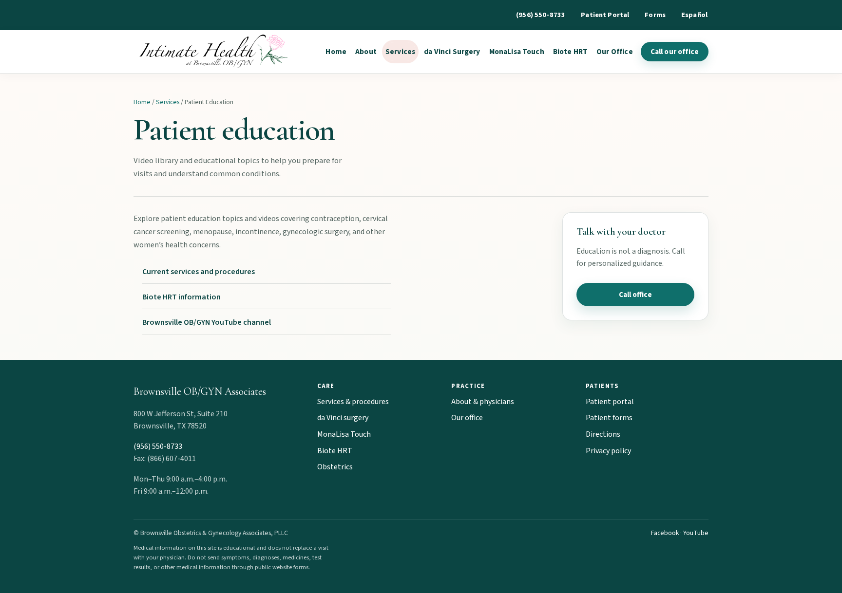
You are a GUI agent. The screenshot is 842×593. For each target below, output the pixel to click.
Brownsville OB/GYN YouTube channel (206, 322)
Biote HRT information (181, 297)
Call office (635, 294)
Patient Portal (605, 15)
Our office (467, 417)
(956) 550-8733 (540, 15)
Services (400, 51)
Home (335, 51)
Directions (603, 434)
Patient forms (609, 417)
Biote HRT (570, 51)
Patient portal (610, 401)
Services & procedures (353, 401)
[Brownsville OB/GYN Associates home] (211, 51)
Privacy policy (608, 450)
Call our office (675, 51)
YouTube (695, 532)
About (366, 51)
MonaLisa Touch (516, 51)
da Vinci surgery (342, 417)
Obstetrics (335, 467)
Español (694, 15)
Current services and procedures (198, 271)
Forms (655, 15)
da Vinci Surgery (452, 51)
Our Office (614, 51)
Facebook (665, 532)
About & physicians (482, 401)
